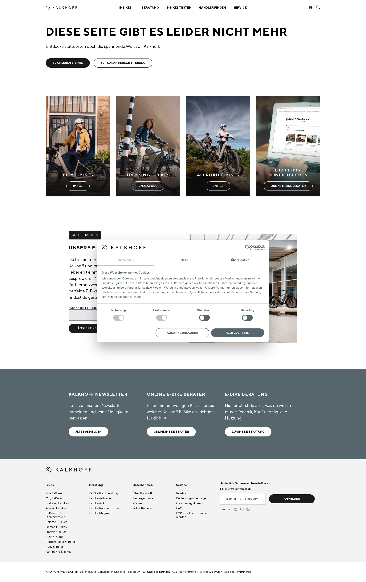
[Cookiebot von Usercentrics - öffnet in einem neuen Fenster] (248, 247)
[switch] (161, 318)
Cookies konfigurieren (237, 572)
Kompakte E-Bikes (58, 552)
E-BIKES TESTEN (178, 8)
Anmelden (292, 499)
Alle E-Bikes (54, 493)
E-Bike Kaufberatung (103, 493)
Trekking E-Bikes (57, 503)
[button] (126, 7)
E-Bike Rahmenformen (104, 508)
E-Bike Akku (97, 503)
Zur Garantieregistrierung (122, 63)
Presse (137, 503)
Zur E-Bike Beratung (248, 432)
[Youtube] (242, 509)
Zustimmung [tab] (125, 260)
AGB (174, 572)
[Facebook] (248, 509)
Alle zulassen (237, 332)
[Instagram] (236, 509)
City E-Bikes (54, 498)
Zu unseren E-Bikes (68, 63)
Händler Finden (88, 328)
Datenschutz (88, 572)
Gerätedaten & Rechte (111, 572)
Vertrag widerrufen (210, 572)
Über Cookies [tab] (240, 260)
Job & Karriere (142, 508)
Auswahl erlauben (182, 332)
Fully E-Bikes (54, 547)
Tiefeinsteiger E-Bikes (60, 542)
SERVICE (240, 8)
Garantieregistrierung (190, 503)
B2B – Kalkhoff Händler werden (192, 515)
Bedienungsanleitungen (192, 498)
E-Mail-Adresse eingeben (235, 489)
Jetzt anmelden (88, 432)
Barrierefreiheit (188, 572)
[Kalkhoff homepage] (79, 8)
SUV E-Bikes (54, 537)
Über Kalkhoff (142, 493)
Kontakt (181, 493)
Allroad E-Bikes (56, 508)
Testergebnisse (143, 498)
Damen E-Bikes (56, 527)
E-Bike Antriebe (100, 498)
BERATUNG (150, 8)
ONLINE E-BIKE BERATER (171, 432)
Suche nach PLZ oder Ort (86, 308)
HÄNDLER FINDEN (212, 8)
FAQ (179, 508)
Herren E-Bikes (56, 532)
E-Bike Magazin (100, 513)
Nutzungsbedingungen (156, 572)
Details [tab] (183, 260)
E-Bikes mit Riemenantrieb (56, 515)
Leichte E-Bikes (56, 522)
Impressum (133, 572)
